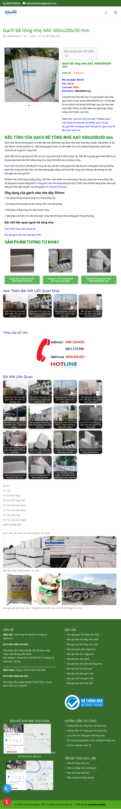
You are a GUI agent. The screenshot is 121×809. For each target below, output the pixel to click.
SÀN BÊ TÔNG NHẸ (13, 570)
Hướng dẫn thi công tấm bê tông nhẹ (86, 725)
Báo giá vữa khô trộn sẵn (80, 683)
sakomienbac (14, 36)
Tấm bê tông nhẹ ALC (78, 763)
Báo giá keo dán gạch (78, 658)
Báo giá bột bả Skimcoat (79, 668)
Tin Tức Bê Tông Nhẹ (49, 36)
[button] (10, 75)
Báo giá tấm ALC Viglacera (80, 654)
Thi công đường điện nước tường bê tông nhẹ (91, 740)
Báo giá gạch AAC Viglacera (81, 649)
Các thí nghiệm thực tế (79, 745)
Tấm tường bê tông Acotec (80, 777)
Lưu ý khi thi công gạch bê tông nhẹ (86, 735)
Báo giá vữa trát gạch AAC (80, 678)
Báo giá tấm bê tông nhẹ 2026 (82, 639)
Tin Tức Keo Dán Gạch (14, 505)
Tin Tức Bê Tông (11, 495)
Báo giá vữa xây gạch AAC (80, 673)
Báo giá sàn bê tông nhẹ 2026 (82, 644)
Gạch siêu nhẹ (12, 166)
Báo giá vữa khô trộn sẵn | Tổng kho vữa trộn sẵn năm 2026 (34, 608)
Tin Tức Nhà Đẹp (12, 514)
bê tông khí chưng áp (56, 187)
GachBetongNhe (96, 804)
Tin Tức (7, 490)
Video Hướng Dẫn (12, 524)
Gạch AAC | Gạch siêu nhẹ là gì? (20, 229)
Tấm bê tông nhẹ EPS (78, 772)
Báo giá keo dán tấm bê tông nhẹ (84, 663)
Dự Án (6, 485)
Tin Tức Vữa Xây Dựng (14, 519)
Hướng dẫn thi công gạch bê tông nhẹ (87, 730)
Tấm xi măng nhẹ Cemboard (82, 767)
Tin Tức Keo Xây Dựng (14, 510)
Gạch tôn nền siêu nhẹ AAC (17, 533)
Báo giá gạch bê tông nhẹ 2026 (83, 634)
